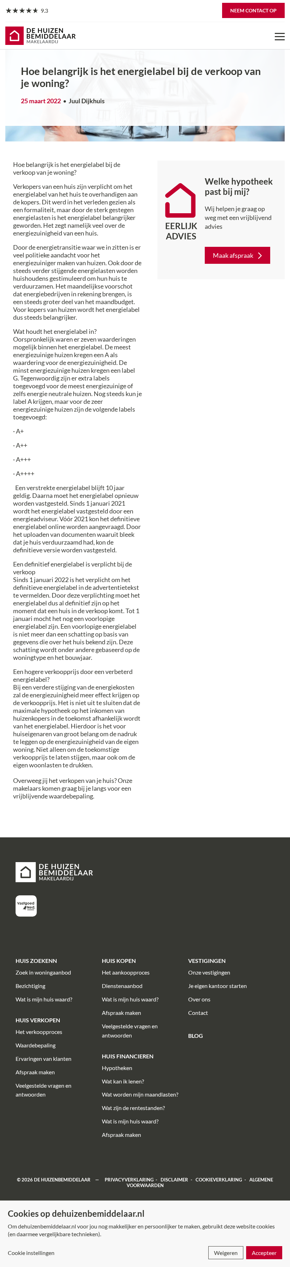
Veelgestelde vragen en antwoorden (43, 1090)
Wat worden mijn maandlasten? (140, 1094)
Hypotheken (117, 1067)
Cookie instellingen (31, 1252)
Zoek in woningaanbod (43, 972)
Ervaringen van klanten (43, 1058)
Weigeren (226, 1252)
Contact (198, 1012)
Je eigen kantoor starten (217, 985)
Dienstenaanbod (122, 985)
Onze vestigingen (209, 972)
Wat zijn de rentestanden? (133, 1107)
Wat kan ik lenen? (123, 1081)
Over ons (199, 999)
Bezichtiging (30, 985)
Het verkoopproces (39, 1031)
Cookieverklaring (219, 1179)
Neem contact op (253, 10)
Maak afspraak (233, 255)
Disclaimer (174, 1179)
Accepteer (264, 1252)
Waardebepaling (36, 1045)
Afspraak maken (35, 1072)
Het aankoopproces (126, 972)
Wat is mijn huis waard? (44, 999)
